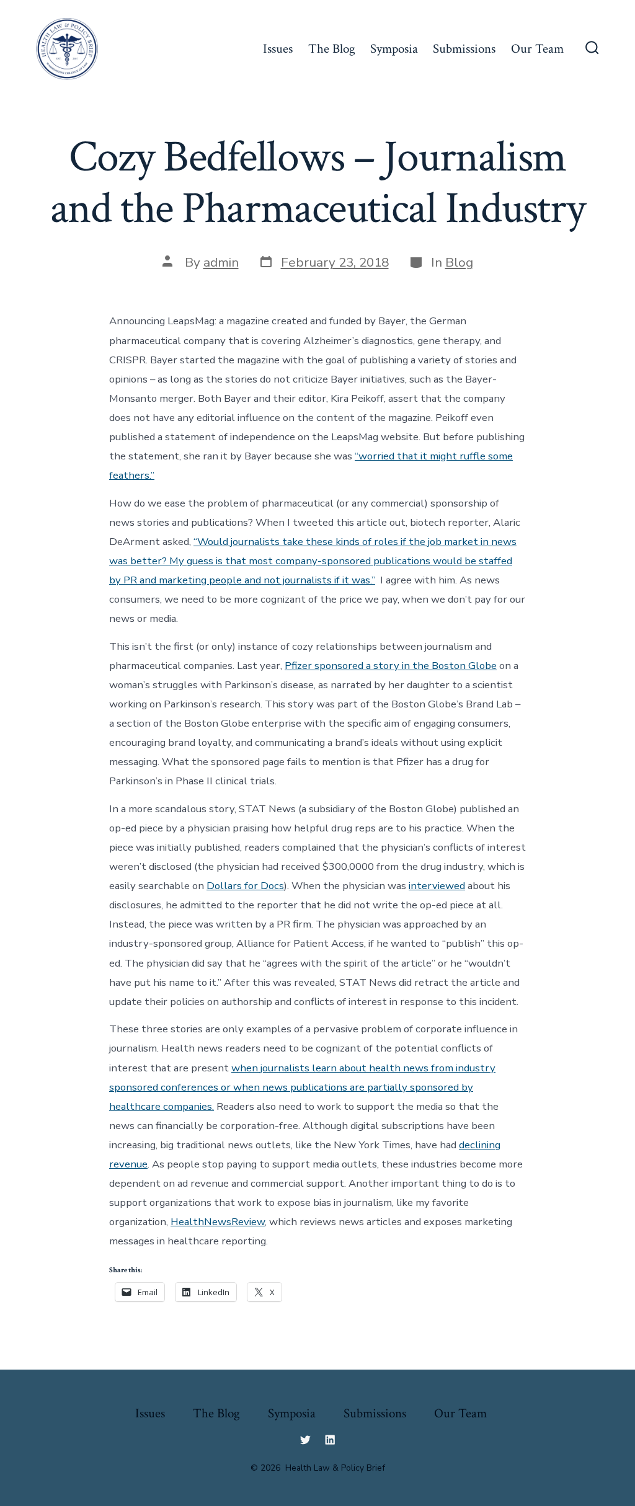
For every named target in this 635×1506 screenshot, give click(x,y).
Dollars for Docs (245, 886)
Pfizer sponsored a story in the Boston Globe (391, 665)
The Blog (331, 48)
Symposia (394, 48)
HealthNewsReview (218, 1222)
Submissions (464, 48)
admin (221, 262)
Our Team (537, 48)
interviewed (437, 886)
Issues (278, 48)
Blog (459, 262)
